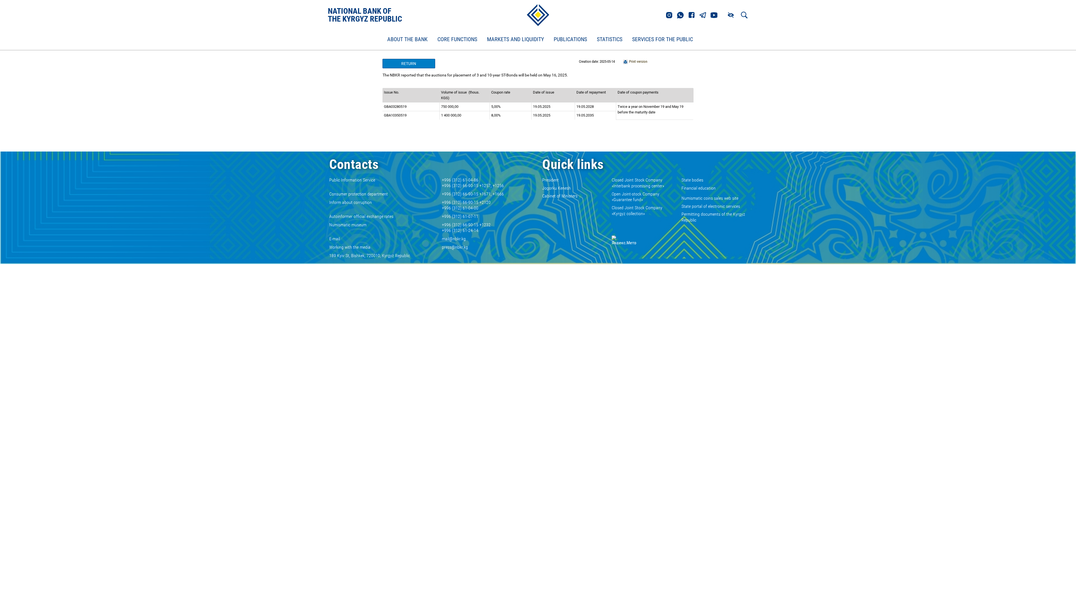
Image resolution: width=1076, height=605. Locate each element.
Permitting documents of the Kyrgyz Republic (713, 217)
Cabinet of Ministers (560, 196)
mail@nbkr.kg (454, 238)
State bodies (692, 180)
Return (408, 63)
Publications (570, 39)
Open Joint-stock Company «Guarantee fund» (635, 197)
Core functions (457, 39)
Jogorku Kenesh (556, 188)
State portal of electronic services (710, 206)
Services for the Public (662, 39)
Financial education (698, 188)
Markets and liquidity (515, 39)
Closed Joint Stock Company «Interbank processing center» (638, 183)
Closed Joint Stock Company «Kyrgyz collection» (637, 210)
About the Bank (407, 39)
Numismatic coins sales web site (709, 198)
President (550, 180)
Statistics (609, 39)
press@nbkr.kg (455, 247)
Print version (638, 61)
